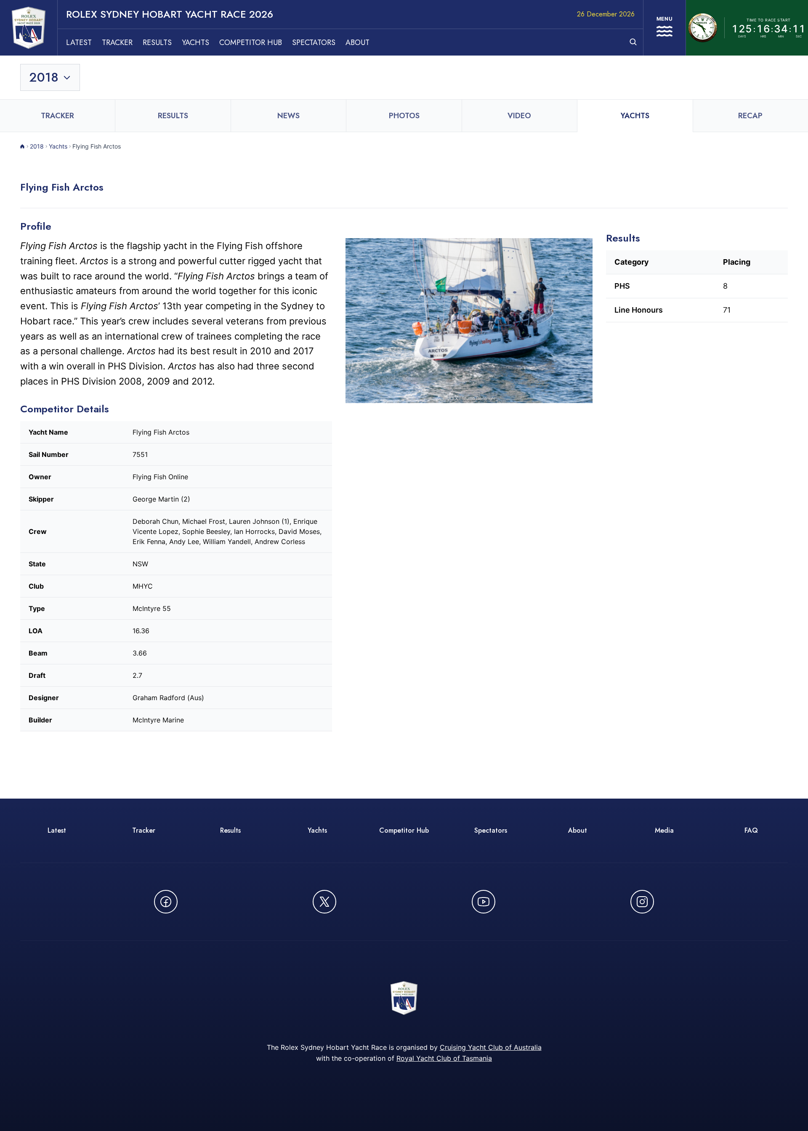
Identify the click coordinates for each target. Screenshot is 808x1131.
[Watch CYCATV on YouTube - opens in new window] (483, 901)
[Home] (22, 146)
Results (157, 42)
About (357, 42)
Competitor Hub (250, 42)
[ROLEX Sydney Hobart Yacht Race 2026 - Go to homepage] (28, 28)
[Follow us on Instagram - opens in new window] (642, 901)
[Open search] (633, 42)
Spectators (313, 42)
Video (519, 115)
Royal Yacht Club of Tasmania (444, 1058)
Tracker (117, 42)
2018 (37, 146)
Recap (750, 115)
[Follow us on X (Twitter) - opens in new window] (324, 901)
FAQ (751, 830)
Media (664, 830)
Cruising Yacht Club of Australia (491, 1047)
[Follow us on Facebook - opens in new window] (166, 901)
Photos (404, 115)
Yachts (195, 42)
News (288, 115)
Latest (79, 42)
